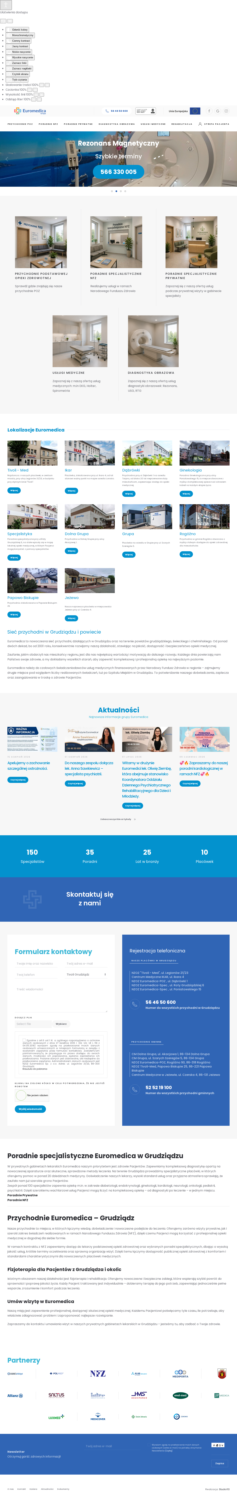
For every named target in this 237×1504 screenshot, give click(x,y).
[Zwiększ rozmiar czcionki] (35, 90)
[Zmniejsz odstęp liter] (33, 99)
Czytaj (169, 1450)
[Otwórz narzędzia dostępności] (6, 5)
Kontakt (21, 1489)
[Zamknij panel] (10, 21)
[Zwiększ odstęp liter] (39, 99)
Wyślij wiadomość (30, 1109)
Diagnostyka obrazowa (117, 123)
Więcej (14, 490)
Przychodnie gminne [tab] (146, 1041)
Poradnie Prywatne (22, 1195)
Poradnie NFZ (48, 123)
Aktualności (47, 1489)
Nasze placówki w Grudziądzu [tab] (153, 960)
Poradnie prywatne (78, 123)
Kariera (33, 1489)
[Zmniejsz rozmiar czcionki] (29, 90)
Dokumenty (63, 1489)
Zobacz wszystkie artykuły (115, 819)
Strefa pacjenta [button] (216, 123)
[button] (7, 159)
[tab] (112, 191)
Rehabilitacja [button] (181, 123)
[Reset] (3, 21)
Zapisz (219, 1463)
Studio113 (224, 1489)
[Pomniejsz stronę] (41, 85)
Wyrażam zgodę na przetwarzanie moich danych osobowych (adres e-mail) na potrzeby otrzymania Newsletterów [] (176, 1447)
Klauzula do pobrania (35, 1068)
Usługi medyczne (153, 123)
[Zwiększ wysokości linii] (41, 95)
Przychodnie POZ (20, 123)
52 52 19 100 (159, 1087)
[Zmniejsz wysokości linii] (36, 95)
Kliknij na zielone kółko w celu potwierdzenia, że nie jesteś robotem (60, 1085)
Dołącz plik (23, 1017)
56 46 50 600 (119, 111)
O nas (10, 1489)
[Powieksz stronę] (47, 85)
